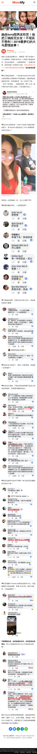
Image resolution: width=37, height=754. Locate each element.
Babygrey (10, 50)
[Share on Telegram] (22, 729)
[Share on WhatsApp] (18, 729)
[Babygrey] (3, 51)
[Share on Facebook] (10, 729)
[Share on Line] (26, 729)
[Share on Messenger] (14, 729)
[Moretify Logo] (18, 2)
